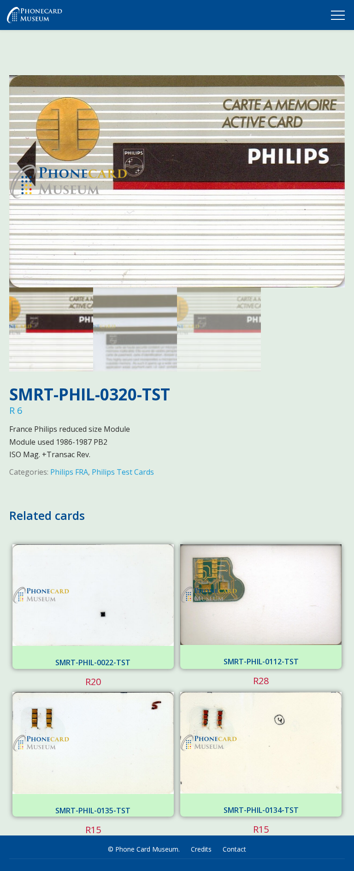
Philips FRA (69, 472)
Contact (234, 849)
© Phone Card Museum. (144, 849)
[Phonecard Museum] (34, 17)
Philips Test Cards (123, 472)
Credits (201, 849)
